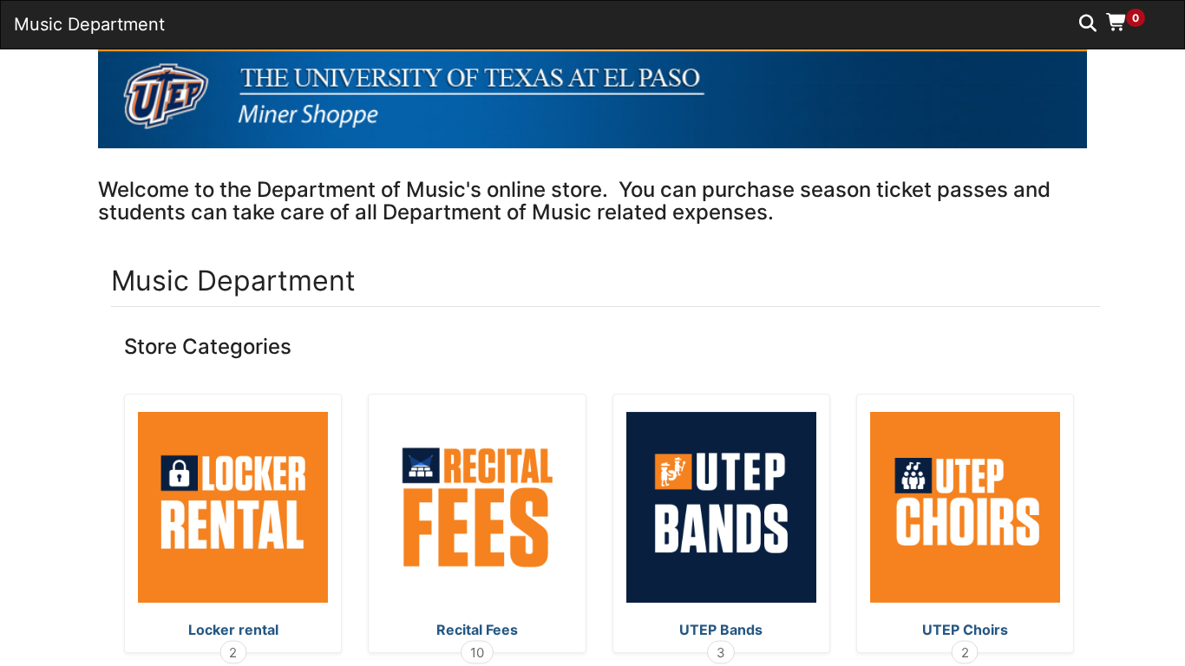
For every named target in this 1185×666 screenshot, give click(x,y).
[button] (1131, 21)
